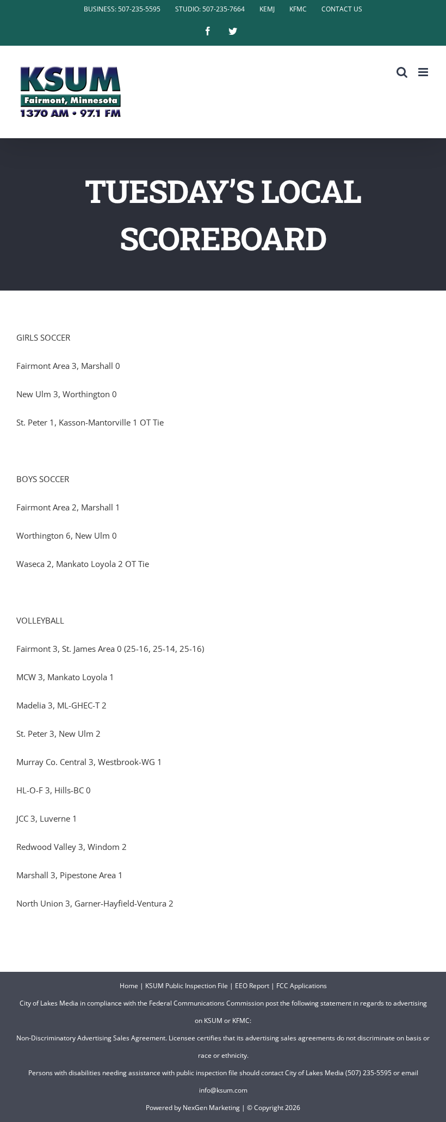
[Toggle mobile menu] (424, 72)
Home (129, 985)
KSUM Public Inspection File (186, 985)
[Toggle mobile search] (402, 72)
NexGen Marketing (211, 1107)
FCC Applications (301, 985)
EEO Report (252, 985)
